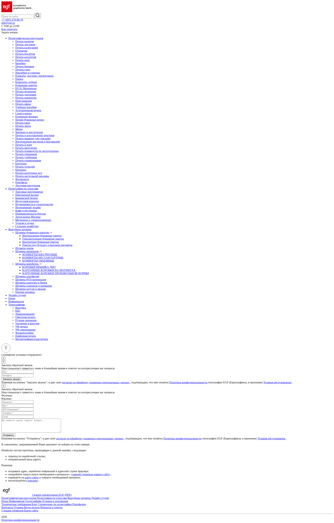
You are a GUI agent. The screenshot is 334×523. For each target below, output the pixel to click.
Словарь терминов (12, 510)
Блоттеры (21, 163)
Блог (35, 504)
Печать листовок (25, 44)
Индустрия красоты (27, 201)
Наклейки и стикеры (27, 72)
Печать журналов (25, 91)
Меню (19, 129)
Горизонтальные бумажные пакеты (43, 238)
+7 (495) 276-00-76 (12, 19)
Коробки (20, 63)
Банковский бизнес (26, 198)
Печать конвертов (26, 97)
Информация (16, 301)
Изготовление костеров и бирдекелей (37, 141)
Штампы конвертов (27, 251)
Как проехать (9, 29)
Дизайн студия (17, 295)
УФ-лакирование (25, 329)
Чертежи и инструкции (29, 132)
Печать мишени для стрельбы (32, 138)
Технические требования (16, 504)
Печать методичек (26, 147)
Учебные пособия (25, 107)
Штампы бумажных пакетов (32, 232)
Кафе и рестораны (26, 210)
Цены (11, 298)
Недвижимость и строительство (34, 204)
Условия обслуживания (277, 382)
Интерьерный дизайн (28, 207)
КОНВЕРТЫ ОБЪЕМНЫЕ (38, 260)
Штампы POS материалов (30, 279)
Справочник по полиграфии (55, 504)
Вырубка (20, 307)
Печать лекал (23, 125)
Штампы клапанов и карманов (33, 285)
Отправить (8, 435)
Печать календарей (26, 47)
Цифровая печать (25, 335)
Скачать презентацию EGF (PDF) (52, 494)
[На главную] (16, 11)
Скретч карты (23, 113)
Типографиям (16, 304)
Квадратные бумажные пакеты (40, 241)
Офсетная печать (25, 317)
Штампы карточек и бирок (31, 282)
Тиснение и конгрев (27, 323)
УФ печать (21, 326)
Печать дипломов (25, 94)
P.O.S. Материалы (26, 88)
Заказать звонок (11, 379)
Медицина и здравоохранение (33, 219)
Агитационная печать (28, 110)
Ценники (20, 169)
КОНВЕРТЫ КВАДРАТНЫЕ (39, 254)
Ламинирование (25, 314)
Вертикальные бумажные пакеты (42, 235)
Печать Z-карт (23, 144)
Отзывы (19, 507)
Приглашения (23, 100)
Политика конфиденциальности (188, 382)
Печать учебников (26, 157)
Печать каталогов (25, 57)
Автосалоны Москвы (28, 216)
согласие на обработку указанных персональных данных (96, 382)
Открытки (21, 50)
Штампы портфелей (27, 276)
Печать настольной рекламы (32, 176)
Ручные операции (26, 320)
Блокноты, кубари (26, 82)
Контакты (7, 507)
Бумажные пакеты (26, 85)
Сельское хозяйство (26, 226)
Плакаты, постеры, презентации (34, 75)
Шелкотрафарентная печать (31, 339)
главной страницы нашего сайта (90, 474)
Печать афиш (23, 104)
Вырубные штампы (19, 229)
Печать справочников (28, 160)
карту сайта (32, 477)
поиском (32, 480)
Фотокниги (22, 179)
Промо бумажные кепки (29, 119)
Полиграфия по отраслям (23, 188)
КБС (18, 310)
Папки (19, 78)
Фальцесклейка (24, 332)
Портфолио (79, 504)
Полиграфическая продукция (25, 38)
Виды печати (32, 507)
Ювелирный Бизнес (27, 194)
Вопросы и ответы (51, 507)
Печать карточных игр (28, 172)
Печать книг (22, 60)
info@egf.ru (8, 22)
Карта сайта (31, 510)
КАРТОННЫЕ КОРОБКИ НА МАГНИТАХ (48, 270)
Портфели (21, 182)
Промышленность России (30, 213)
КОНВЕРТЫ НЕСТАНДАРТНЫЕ (42, 257)
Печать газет (22, 69)
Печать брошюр (24, 66)
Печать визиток (24, 41)
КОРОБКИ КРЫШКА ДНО (39, 267)
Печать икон (22, 122)
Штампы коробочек (27, 263)
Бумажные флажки (26, 116)
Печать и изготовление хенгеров (34, 135)
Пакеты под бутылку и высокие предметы (47, 245)
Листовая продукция (27, 185)
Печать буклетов (25, 53)
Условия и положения (55, 501)
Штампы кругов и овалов (30, 288)
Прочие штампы (25, 292)
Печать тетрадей (25, 166)
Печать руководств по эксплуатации (37, 151)
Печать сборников (26, 154)
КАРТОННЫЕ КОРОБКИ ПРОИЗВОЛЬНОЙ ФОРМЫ (55, 273)
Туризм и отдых (24, 223)
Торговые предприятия (29, 191)
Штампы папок (24, 248)
